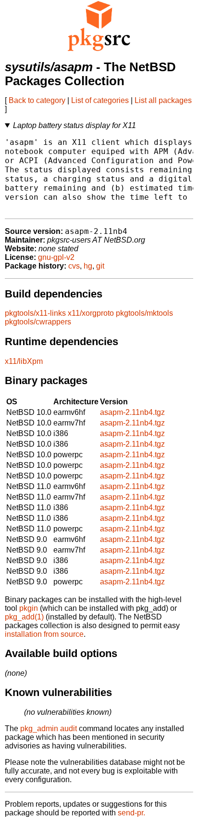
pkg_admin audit (48, 728)
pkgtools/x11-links (35, 313)
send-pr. (131, 813)
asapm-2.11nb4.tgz (132, 412)
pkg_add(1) (24, 617)
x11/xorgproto (91, 313)
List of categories (100, 100)
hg (88, 266)
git (100, 266)
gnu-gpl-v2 (56, 257)
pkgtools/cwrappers (38, 322)
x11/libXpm (24, 361)
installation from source (44, 634)
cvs (74, 266)
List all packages (163, 100)
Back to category (37, 100)
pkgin (28, 608)
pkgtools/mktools (144, 313)
